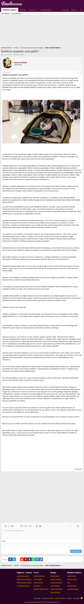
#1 (81, 72)
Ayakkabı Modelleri (23, 576)
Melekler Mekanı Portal (41, 589)
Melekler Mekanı (10, 10)
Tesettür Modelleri (56, 589)
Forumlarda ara (16, 13)
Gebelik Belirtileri (39, 576)
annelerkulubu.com (23, 586)
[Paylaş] (77, 72)
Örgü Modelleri (55, 586)
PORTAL (23, 10)
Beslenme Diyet (72, 579)
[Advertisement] (42, 31)
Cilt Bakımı (37, 586)
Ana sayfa (76, 598)
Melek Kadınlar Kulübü (24, 582)
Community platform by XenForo (42, 602)
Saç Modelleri (38, 579)
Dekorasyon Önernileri (24, 579)
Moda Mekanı (54, 576)
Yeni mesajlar (5, 13)
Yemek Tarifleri (38, 582)
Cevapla (79, 469)
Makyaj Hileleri (72, 586)
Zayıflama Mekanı (73, 589)
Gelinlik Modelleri (56, 579)
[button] (33, 10)
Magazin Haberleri (56, 582)
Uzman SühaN (7, 55)
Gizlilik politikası (60, 598)
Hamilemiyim (46, 10)
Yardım (69, 598)
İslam (69, 582)
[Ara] (81, 10)
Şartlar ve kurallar (48, 598)
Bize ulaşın (37, 598)
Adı (3, 541)
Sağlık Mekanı (71, 576)
